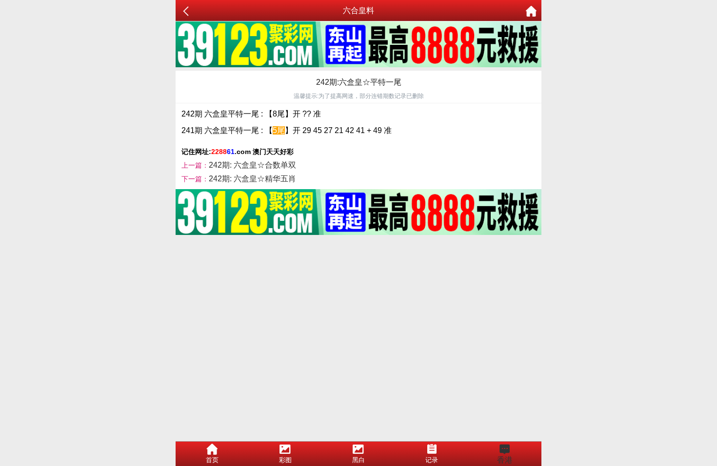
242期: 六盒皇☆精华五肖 (252, 179)
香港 (505, 460)
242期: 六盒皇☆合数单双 (252, 165)
